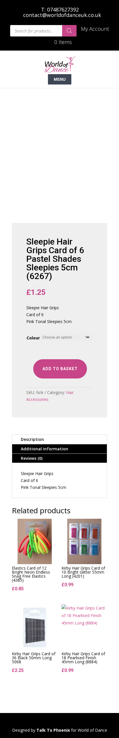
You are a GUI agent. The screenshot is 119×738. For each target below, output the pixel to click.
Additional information (44, 448)
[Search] (69, 30)
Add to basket (60, 368)
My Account (95, 29)
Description (32, 439)
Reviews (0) (31, 458)
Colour (33, 338)
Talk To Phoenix (53, 730)
